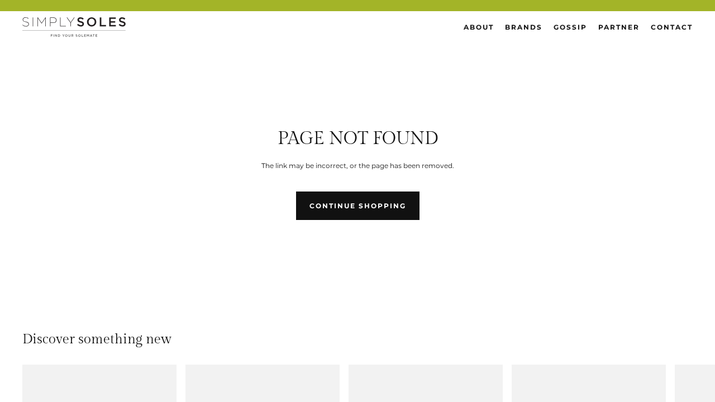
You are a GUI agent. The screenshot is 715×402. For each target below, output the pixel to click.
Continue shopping (357, 206)
